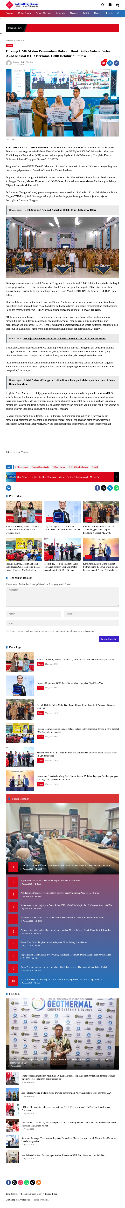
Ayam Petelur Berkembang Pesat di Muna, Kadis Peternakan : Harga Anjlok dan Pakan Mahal (64, 967)
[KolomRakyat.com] (22, 4)
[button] (103, 5)
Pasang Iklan (51, 1194)
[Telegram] (110, 488)
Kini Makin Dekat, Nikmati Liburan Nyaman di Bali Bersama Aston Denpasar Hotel (22, 529)
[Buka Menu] (110, 5)
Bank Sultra (59, 467)
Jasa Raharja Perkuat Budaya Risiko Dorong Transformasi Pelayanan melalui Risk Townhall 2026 (66, 1093)
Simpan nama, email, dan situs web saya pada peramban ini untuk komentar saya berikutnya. (53, 631)
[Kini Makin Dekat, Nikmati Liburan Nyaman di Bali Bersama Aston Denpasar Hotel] (24, 512)
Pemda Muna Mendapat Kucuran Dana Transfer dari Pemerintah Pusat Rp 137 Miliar (60, 893)
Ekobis (9, 46)
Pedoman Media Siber (31, 1194)
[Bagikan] (116, 63)
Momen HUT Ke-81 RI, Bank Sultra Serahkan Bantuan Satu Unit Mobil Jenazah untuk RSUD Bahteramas (61, 567)
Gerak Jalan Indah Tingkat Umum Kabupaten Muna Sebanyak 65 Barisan (54, 942)
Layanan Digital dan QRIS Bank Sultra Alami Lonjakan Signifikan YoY (62, 528)
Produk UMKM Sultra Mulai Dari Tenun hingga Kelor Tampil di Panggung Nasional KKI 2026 (99, 529)
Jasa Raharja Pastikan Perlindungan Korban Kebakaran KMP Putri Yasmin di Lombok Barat (63, 1155)
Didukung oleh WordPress (18, 1200)
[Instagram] (20, 1182)
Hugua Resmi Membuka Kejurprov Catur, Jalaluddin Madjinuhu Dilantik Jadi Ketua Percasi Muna (66, 955)
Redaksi (16, 62)
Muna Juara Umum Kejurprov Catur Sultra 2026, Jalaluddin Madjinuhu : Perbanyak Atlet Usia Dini (66, 905)
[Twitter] (103, 488)
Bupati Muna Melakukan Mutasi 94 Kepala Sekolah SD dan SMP (51, 880)
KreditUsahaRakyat (79, 467)
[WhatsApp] (116, 488)
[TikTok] (32, 1182)
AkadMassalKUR (41, 467)
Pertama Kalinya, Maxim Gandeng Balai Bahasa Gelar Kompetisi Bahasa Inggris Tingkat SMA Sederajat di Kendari (23, 567)
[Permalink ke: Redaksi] (9, 63)
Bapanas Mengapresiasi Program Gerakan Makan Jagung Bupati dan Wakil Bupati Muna (61, 979)
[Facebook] (97, 488)
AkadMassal (22, 467)
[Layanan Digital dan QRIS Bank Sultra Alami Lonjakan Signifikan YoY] (62, 512)
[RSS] (38, 1182)
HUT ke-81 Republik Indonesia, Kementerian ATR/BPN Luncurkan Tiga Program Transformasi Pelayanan (65, 1109)
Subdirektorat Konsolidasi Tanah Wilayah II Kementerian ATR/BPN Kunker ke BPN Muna (62, 917)
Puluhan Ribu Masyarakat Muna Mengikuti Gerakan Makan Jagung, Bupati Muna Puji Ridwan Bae (66, 930)
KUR (95, 467)
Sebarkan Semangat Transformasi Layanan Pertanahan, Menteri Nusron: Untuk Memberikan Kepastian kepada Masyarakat (68, 1140)
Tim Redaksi (12, 1194)
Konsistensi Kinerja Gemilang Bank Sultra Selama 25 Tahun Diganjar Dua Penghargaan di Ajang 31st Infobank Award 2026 (100, 567)
